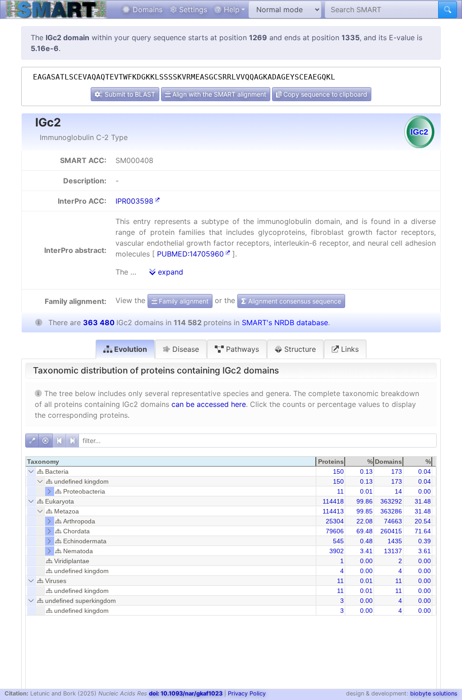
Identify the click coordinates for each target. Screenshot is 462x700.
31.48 (423, 501)
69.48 (364, 531)
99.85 (364, 511)
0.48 (366, 541)
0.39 (424, 541)
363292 (391, 501)
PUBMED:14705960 (190, 253)
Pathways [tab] (241, 349)
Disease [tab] (184, 349)
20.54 (423, 521)
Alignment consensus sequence (293, 301)
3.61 (424, 551)
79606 (335, 531)
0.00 (424, 491)
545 (338, 541)
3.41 (366, 551)
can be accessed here (208, 404)
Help (231, 9)
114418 (333, 501)
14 (398, 491)
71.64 (423, 531)
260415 (391, 531)
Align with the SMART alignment (218, 94)
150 (338, 471)
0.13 (366, 471)
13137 (393, 551)
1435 (395, 541)
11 (340, 491)
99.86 (364, 501)
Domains (146, 9)
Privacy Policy (247, 693)
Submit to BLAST (129, 94)
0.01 (366, 491)
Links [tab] (349, 349)
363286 (391, 511)
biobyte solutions (433, 693)
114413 (333, 511)
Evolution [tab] (129, 349)
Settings (192, 9)
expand (169, 271)
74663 (393, 521)
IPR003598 (134, 200)
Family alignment (182, 301)
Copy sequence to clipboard (324, 94)
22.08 (364, 521)
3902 (336, 551)
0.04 (424, 471)
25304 (335, 521)
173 (396, 471)
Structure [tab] (299, 349)
